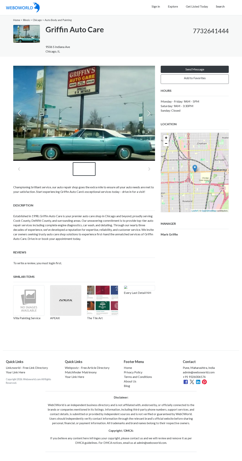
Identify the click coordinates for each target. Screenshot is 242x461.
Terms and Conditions (138, 376)
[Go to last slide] (19, 169)
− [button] (166, 143)
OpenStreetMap (209, 210)
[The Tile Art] (102, 300)
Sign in (156, 6)
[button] (84, 169)
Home (16, 20)
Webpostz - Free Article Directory (87, 367)
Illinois (26, 20)
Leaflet (195, 210)
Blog (127, 386)
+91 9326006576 (194, 376)
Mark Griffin (169, 234)
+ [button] (166, 137)
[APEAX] (65, 300)
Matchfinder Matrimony (81, 372)
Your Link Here (15, 372)
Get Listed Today (197, 6)
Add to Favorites (195, 78)
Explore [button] (173, 6)
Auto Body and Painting (58, 20)
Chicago (37, 20)
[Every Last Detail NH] (139, 287)
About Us (130, 381)
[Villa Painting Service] (28, 300)
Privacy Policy (133, 372)
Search (220, 6)
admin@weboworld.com (199, 372)
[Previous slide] (19, 113)
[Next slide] (149, 113)
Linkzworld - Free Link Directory (27, 367)
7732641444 (211, 31)
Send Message (194, 69)
